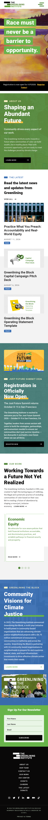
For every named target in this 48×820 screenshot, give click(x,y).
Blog (7, 243)
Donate (24, 790)
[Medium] (33, 798)
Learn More (11, 160)
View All (8, 199)
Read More (13, 557)
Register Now (12, 444)
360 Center (24, 778)
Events (24, 781)
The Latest (24, 788)
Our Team (24, 768)
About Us (24, 764)
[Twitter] (14, 798)
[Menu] (42, 4)
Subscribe (24, 738)
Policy (7, 289)
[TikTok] (39, 798)
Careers (24, 784)
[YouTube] (28, 798)
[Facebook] (18, 798)
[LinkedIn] (23, 798)
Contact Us (24, 771)
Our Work (24, 774)
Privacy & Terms (24, 816)
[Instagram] (9, 798)
